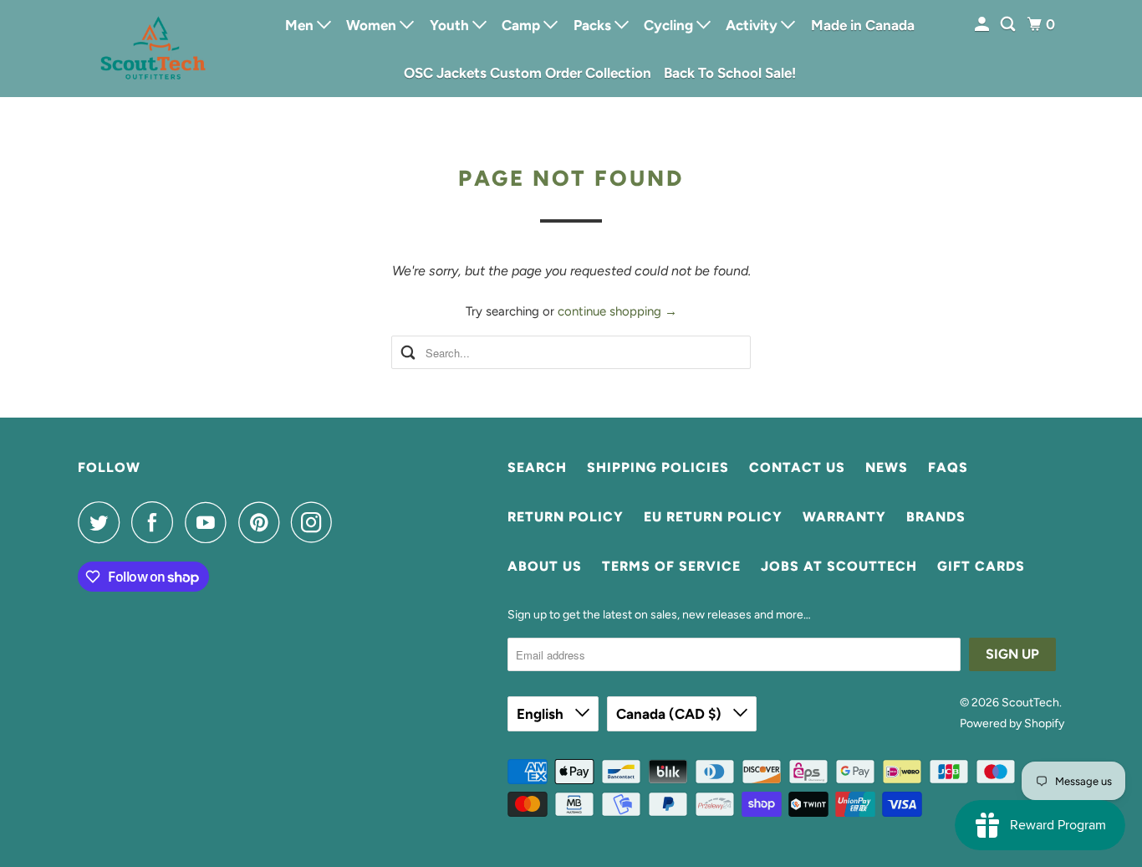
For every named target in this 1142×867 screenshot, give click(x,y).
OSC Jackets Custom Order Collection (527, 72)
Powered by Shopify (1012, 723)
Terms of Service (671, 566)
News (886, 467)
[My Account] (983, 24)
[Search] (1009, 24)
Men (301, 25)
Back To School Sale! (730, 72)
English (542, 713)
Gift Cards (981, 566)
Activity (753, 25)
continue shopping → (617, 311)
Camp (522, 25)
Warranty (844, 517)
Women (373, 25)
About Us (544, 566)
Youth (451, 25)
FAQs (948, 467)
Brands (936, 517)
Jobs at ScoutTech (839, 566)
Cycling (670, 25)
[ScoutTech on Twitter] (103, 522)
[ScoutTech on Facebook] (156, 522)
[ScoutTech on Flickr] (348, 522)
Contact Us (797, 467)
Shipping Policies (658, 467)
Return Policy (565, 517)
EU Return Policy (713, 517)
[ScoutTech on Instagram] (316, 522)
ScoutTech (1030, 702)
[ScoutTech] (153, 48)
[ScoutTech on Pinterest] (263, 522)
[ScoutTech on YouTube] (210, 522)
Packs (594, 25)
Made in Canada (863, 25)
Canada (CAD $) (670, 713)
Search (537, 467)
